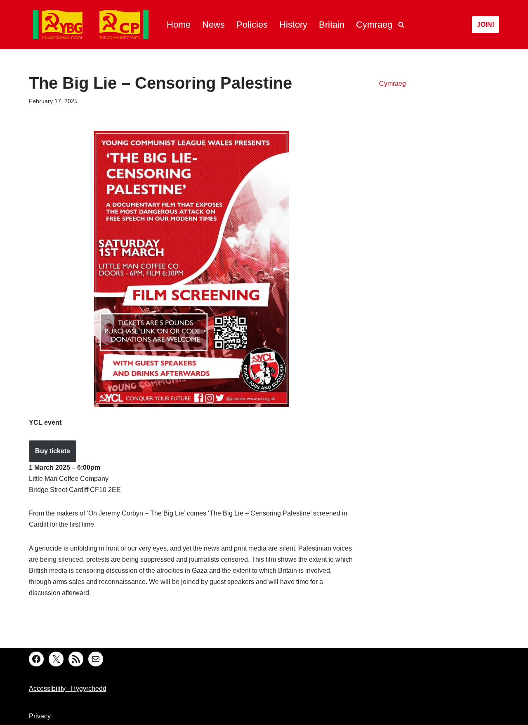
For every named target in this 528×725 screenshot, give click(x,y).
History (293, 24)
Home (179, 24)
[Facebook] (36, 659)
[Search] (401, 24)
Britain (331, 24)
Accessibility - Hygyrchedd (67, 688)
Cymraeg (374, 24)
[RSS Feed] (75, 659)
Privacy (40, 716)
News (213, 24)
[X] (56, 659)
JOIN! (485, 24)
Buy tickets (52, 450)
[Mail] (95, 659)
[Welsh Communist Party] (91, 24)
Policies (252, 24)
